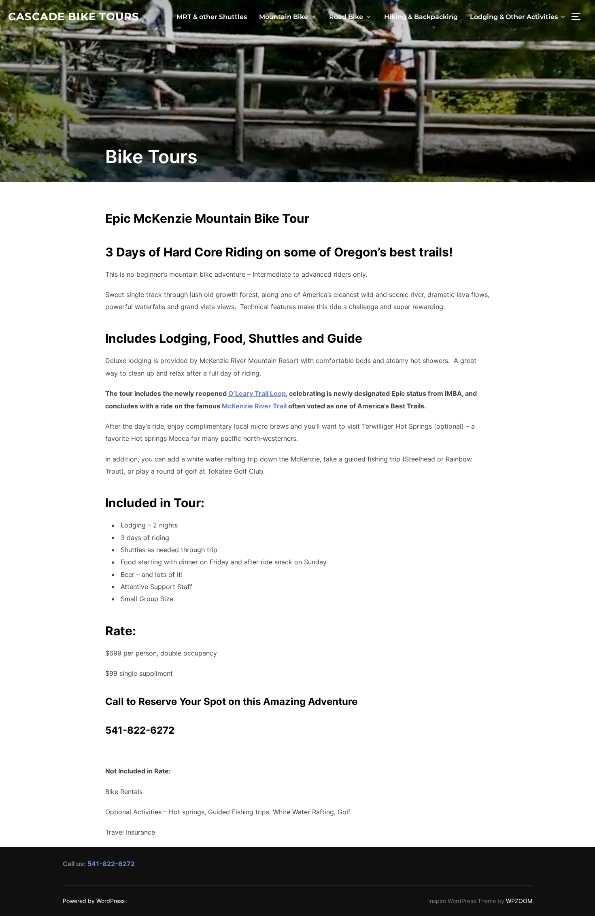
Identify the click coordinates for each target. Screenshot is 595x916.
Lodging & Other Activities (514, 17)
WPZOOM (519, 900)
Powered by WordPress (94, 900)
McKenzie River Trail (254, 406)
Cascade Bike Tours (73, 16)
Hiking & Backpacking (421, 17)
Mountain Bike (283, 17)
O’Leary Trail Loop (257, 393)
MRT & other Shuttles (211, 17)
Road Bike (346, 17)
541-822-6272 (111, 864)
